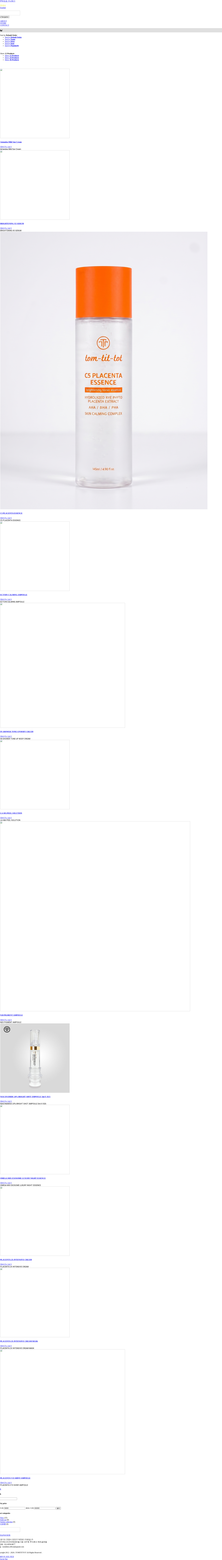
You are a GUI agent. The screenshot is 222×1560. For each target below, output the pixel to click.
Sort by (13, 37)
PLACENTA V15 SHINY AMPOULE (15, 1478)
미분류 (3, 1524)
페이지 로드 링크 (7, 1557)
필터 (58, 1508)
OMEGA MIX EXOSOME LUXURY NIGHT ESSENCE (23, 1178)
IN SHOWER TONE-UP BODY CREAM (16, 732)
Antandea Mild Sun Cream (11, 142)
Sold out (3, 1520)
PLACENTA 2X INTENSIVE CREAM (16, 1260)
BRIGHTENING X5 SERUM (12, 224)
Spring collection (6, 1522)
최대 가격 (30, 1508)
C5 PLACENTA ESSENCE (11, 513)
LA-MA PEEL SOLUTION (11, 813)
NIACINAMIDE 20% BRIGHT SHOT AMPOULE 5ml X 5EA (25, 1097)
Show (12, 56)
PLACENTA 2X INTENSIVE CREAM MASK (19, 1341)
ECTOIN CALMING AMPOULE (13, 595)
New (2, 1518)
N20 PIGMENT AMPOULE (11, 1015)
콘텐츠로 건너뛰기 (7, 1)
